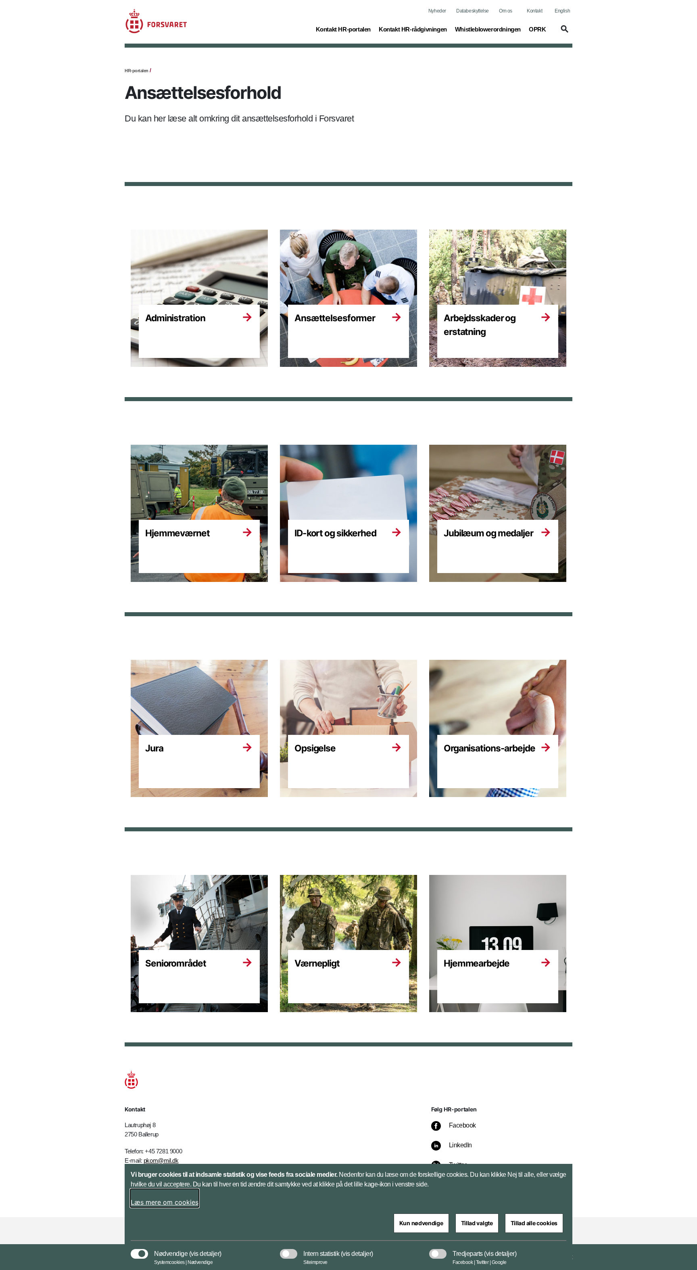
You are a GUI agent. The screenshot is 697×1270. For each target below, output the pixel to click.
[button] (299, 33)
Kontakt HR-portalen (343, 29)
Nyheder (437, 11)
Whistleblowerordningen (488, 29)
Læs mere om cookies (164, 1202)
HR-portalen (136, 70)
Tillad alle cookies (534, 1223)
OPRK (537, 29)
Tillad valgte (477, 1223)
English (562, 11)
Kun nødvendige (421, 1223)
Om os (505, 11)
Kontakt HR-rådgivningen (413, 29)
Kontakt (534, 11)
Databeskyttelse (472, 11)
